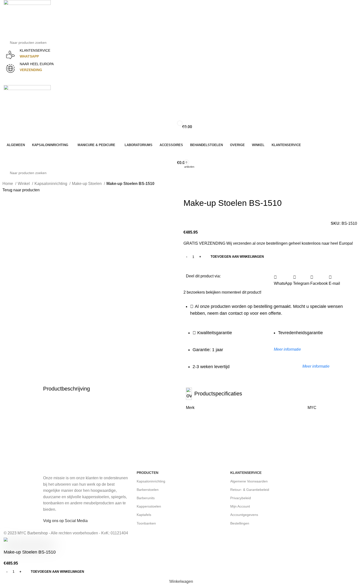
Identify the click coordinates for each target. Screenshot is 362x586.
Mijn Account (240, 506)
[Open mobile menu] (181, 80)
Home (8, 183)
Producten (147, 473)
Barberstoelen (148, 490)
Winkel (24, 183)
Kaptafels (144, 515)
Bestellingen (239, 523)
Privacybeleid (240, 498)
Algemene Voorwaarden (249, 481)
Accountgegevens (244, 515)
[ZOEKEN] (357, 39)
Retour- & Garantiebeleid (249, 490)
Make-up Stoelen (87, 183)
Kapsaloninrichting (51, 183)
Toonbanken (146, 523)
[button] (283, 280)
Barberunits (146, 498)
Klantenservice (246, 473)
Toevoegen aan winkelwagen (237, 256)
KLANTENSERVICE (35, 50)
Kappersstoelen (149, 506)
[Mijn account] (181, 137)
